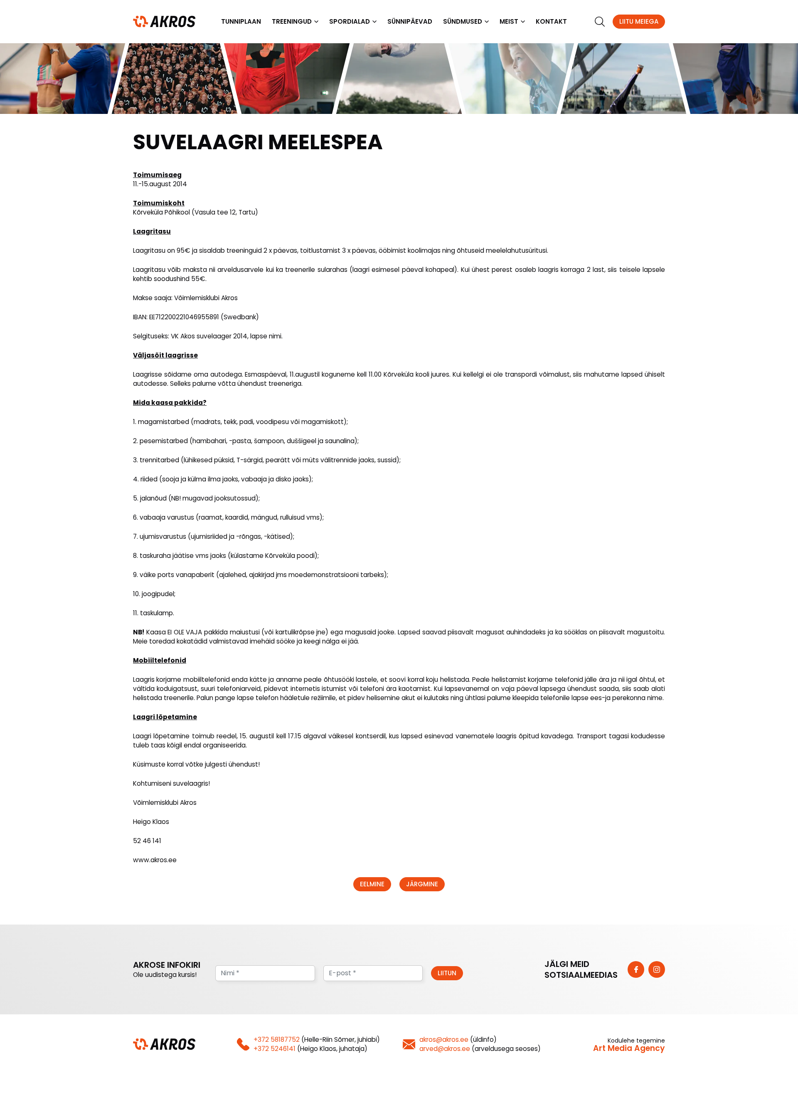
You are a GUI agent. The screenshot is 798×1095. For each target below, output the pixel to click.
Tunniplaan (241, 21)
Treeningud (292, 21)
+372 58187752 (277, 1039)
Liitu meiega (638, 21)
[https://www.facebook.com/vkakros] (636, 969)
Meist (509, 21)
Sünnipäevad (409, 21)
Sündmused (462, 21)
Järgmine (422, 884)
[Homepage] (164, 21)
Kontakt (551, 21)
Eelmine (372, 884)
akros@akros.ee (443, 1039)
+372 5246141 (275, 1048)
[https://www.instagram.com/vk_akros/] (656, 969)
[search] (600, 22)
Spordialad (349, 21)
